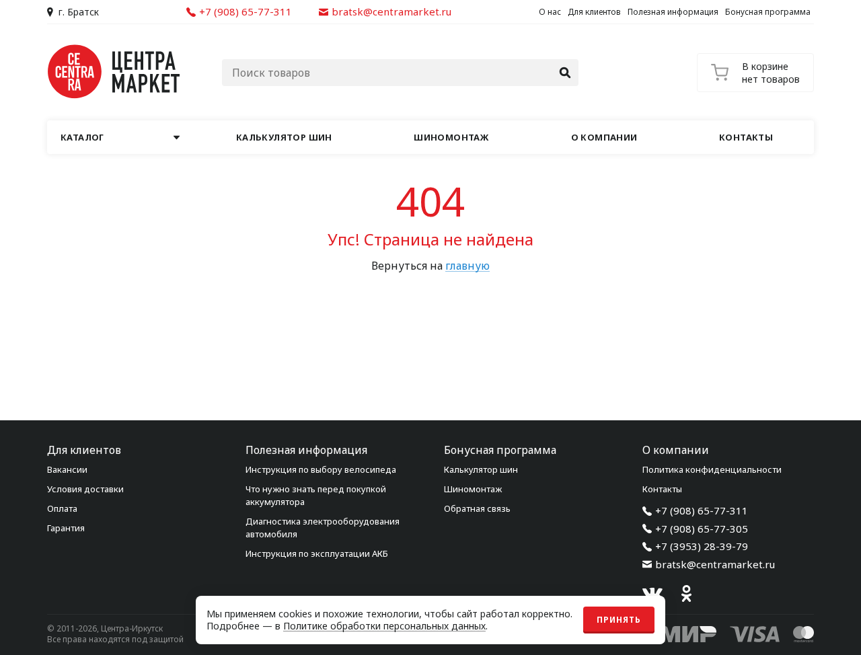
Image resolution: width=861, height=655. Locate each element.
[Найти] (565, 72)
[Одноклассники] (686, 594)
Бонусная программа (768, 11)
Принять (619, 619)
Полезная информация (673, 11)
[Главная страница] (114, 71)
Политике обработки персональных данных (384, 625)
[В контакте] (652, 594)
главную (467, 265)
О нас (550, 11)
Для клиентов (594, 11)
